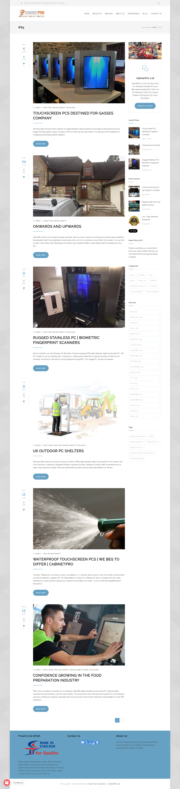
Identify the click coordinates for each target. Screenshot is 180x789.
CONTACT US (156, 14)
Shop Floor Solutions (96, 784)
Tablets (86, 670)
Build (46, 107)
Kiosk (60, 445)
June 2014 (145, 411)
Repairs (153, 281)
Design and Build (137, 436)
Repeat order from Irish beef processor (151, 203)
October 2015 (145, 361)
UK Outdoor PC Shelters (58, 451)
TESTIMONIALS (134, 14)
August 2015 (145, 372)
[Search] (159, 3)
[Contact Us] (90, 742)
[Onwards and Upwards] (79, 186)
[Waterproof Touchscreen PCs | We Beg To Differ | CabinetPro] (79, 518)
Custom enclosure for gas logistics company (151, 188)
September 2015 (145, 367)
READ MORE (41, 144)
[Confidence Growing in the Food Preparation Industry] (79, 634)
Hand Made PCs (136, 442)
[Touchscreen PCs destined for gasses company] (79, 72)
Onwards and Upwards (57, 226)
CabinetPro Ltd (114, 784)
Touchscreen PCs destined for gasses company (150, 131)
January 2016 (145, 345)
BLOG (145, 14)
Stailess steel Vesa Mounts (142, 453)
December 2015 (145, 350)
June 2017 (145, 323)
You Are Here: (147, 27)
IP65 (50, 107)
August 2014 (145, 405)
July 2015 (145, 378)
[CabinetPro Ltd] (41, 13)
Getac (151, 436)
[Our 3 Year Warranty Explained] (134, 220)
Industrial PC (153, 442)
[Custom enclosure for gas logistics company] (134, 191)
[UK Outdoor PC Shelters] (79, 410)
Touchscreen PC (137, 458)
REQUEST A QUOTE (145, 106)
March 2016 (145, 334)
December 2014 (145, 394)
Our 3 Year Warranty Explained (150, 218)
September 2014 (145, 400)
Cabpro (38, 107)
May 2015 (145, 383)
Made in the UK (136, 447)
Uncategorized (152, 292)
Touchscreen (70, 107)
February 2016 (145, 339)
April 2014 (145, 416)
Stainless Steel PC (58, 107)
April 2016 (145, 328)
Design (46, 221)
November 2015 (145, 356)
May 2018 (145, 312)
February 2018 (145, 317)
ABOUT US (120, 14)
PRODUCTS (97, 14)
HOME (86, 14)
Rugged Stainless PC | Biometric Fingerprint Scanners (150, 163)
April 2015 (145, 389)
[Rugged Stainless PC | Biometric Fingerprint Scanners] (79, 297)
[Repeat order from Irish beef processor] (134, 206)
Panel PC (66, 670)
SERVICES (109, 14)
